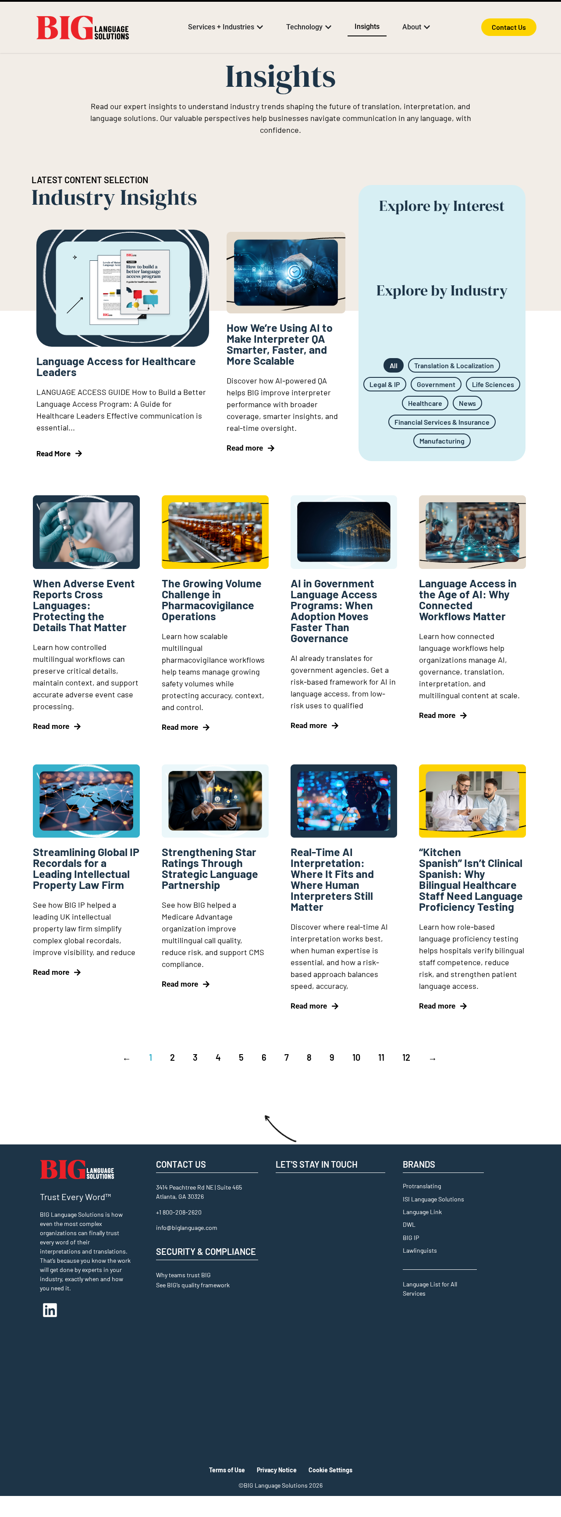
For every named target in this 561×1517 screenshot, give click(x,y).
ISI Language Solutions (433, 1199)
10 (356, 1057)
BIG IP (411, 1237)
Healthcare (425, 403)
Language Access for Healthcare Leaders (116, 366)
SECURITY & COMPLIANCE (206, 1251)
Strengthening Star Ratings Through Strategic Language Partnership (210, 868)
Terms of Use (227, 1470)
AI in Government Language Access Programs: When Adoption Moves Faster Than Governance (334, 610)
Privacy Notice (277, 1470)
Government (436, 384)
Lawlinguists (420, 1250)
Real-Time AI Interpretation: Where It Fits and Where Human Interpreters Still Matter (332, 879)
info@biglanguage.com (186, 1227)
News (467, 403)
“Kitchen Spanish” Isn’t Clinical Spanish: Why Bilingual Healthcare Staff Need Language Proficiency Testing (471, 879)
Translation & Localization (454, 365)
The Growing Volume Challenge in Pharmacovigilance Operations (212, 599)
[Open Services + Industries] (259, 27)
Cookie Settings (330, 1470)
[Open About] (426, 27)
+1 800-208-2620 (179, 1212)
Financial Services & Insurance (442, 422)
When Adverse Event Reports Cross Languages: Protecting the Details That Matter (84, 604)
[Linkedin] (50, 1310)
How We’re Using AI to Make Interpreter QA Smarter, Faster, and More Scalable (280, 344)
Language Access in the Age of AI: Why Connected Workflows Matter (468, 599)
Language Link (422, 1211)
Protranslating (422, 1186)
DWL (409, 1224)
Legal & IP (384, 384)
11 (381, 1057)
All (394, 365)
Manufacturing (442, 441)
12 (406, 1057)
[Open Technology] (328, 27)
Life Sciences (493, 384)
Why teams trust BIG (183, 1275)
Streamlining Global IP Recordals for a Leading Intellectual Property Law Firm (86, 868)
